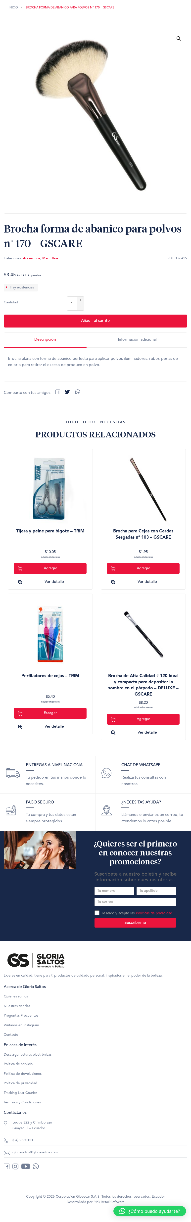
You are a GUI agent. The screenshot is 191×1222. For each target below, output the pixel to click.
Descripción (45, 340)
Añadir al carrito (95, 321)
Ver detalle (54, 582)
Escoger (50, 713)
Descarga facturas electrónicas (27, 1054)
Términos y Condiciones (22, 1102)
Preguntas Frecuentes (21, 1015)
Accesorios (31, 258)
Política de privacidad (20, 1083)
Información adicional (137, 340)
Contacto (11, 1034)
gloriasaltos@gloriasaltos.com (35, 1152)
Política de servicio (18, 1064)
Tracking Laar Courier (20, 1093)
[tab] (45, 340)
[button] (178, 38)
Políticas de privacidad (154, 913)
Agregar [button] (50, 568)
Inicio (13, 7)
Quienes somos (16, 996)
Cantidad (11, 302)
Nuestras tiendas (17, 1006)
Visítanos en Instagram (21, 1025)
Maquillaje (50, 258)
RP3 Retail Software (109, 1202)
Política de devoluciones (23, 1074)
